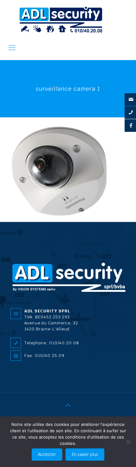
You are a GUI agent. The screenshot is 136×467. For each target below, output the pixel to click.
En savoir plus (85, 454)
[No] (128, 442)
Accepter (47, 454)
